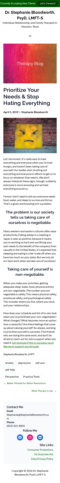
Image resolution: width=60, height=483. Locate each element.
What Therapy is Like (42, 390)
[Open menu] (30, 36)
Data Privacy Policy (42, 458)
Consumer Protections (40, 449)
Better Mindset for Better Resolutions (26, 383)
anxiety (9, 362)
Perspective (12, 376)
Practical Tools (31, 376)
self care (40, 362)
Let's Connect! (48, 3)
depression (24, 362)
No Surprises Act (43, 454)
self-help (10, 369)
